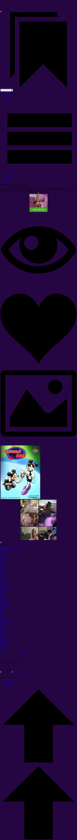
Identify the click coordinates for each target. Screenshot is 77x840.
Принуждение (3, 603)
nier (1, 647)
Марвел (2, 589)
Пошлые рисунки (27, 547)
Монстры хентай (3, 567)
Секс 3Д (2, 579)
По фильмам (3, 602)
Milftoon (2, 566)
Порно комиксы (6, 93)
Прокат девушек (3, 606)
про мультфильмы (4, 554)
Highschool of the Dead (5, 643)
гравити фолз (3, 623)
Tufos (1, 613)
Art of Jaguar (2, 634)
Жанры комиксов (6, 92)
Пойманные (2, 582)
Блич (1, 635)
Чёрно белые (3, 614)
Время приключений (4, 622)
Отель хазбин (3, 600)
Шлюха (1, 608)
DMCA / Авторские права (8, 683)
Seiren (1, 611)
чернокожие (39, 547)
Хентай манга (3, 590)
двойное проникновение (50, 547)
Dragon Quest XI (3, 642)
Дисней (2, 559)
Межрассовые (3, 583)
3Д (1, 571)
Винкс (1, 621)
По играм (2, 575)
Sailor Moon (2, 646)
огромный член (3, 599)
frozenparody (3, 638)
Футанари (2, 570)
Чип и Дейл (2, 633)
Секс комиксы (6, 95)
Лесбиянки (2, 598)
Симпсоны (2, 561)
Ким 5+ (2, 560)
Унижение (2, 592)
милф (64, 547)
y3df (1, 576)
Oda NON (2, 648)
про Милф (2, 585)
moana (1, 639)
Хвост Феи (2, 553)
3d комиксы (5, 96)
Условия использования (8, 684)
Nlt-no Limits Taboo (4, 637)
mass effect (2, 650)
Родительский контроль (8, 666)
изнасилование (11, 548)
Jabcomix (2, 612)
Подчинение (3, 591)
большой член (34, 547)
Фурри (1, 569)
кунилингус (6, 548)
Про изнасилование (4, 604)
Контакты (5, 665)
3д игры (2, 617)
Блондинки (2, 595)
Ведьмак (2, 596)
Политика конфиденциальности (9, 682)
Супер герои (3, 563)
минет (22, 547)
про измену (2, 577)
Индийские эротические (5, 587)
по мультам (2, 616)
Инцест (2, 618)
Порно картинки (3, 574)
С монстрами (3, 607)
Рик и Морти (3, 624)
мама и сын (2, 631)
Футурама (2, 564)
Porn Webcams (6, 653)
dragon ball (2, 629)
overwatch (2, 626)
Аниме (4, 97)
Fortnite (1, 627)
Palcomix (2, 619)
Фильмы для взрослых (5, 655)
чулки (56, 547)
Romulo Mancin (3, 645)
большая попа (60, 547)
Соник (1, 562)
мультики (2, 555)
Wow (1, 573)
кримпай (43, 547)
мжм (3, 548)
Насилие (2, 568)
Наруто (1, 552)
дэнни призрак (3, 636)
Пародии (2, 581)
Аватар (1, 556)
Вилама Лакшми (3, 588)
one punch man (3, 628)
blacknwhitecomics (4, 640)
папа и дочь (2, 632)
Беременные (3, 594)
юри (15, 548)
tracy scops (2, 649)
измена (1, 597)
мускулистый (23, 548)
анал (20, 547)
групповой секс (16, 547)
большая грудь (10, 547)
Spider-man (2, 641)
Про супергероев (3, 605)
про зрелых (2, 580)
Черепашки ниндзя (4, 565)
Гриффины (2, 558)
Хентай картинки (4, 620)
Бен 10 (1, 610)
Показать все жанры (4, 549)
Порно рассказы (6, 98)
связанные (18, 548)
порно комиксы (3, 547)
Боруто (1, 593)
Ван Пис (2, 609)
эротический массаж (23, 652)
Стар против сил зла (4, 625)
